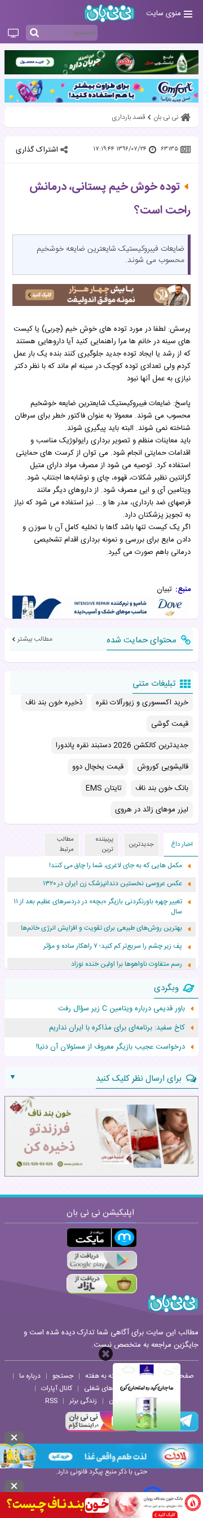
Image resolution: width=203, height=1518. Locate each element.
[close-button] (105, 1353)
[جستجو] (34, 33)
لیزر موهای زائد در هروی (151, 810)
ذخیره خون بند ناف (53, 702)
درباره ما (30, 1376)
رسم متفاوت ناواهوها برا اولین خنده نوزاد (126, 964)
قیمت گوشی (169, 724)
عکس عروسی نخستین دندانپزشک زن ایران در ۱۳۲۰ (112, 883)
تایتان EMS (104, 788)
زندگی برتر (83, 1400)
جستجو (62, 1376)
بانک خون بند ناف (161, 788)
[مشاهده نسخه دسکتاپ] (13, 33)
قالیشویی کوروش (162, 767)
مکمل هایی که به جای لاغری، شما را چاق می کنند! (115, 865)
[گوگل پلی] (102, 1261)
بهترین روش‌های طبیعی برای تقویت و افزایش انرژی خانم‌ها (101, 928)
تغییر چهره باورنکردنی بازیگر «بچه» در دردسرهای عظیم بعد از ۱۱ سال (98, 907)
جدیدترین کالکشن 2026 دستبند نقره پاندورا (122, 745)
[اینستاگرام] (98, 1430)
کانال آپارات (56, 1388)
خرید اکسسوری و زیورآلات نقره (142, 702)
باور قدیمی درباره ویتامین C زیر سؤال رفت (121, 1008)
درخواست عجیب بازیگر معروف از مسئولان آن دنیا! (110, 1047)
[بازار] (102, 1284)
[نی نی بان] (109, 13)
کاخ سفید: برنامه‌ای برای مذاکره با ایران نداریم (117, 1028)
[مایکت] (102, 1238)
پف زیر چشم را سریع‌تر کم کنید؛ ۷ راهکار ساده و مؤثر (112, 946)
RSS (51, 1400)
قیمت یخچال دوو (97, 767)
